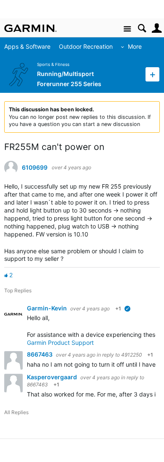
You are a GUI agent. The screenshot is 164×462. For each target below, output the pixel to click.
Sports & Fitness (53, 64)
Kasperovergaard (52, 377)
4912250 (131, 355)
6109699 (35, 167)
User (156, 28)
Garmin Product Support (60, 342)
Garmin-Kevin (47, 308)
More (135, 46)
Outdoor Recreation (86, 46)
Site (127, 29)
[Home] (30, 28)
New (152, 74)
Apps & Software (27, 46)
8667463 (40, 354)
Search (142, 28)
